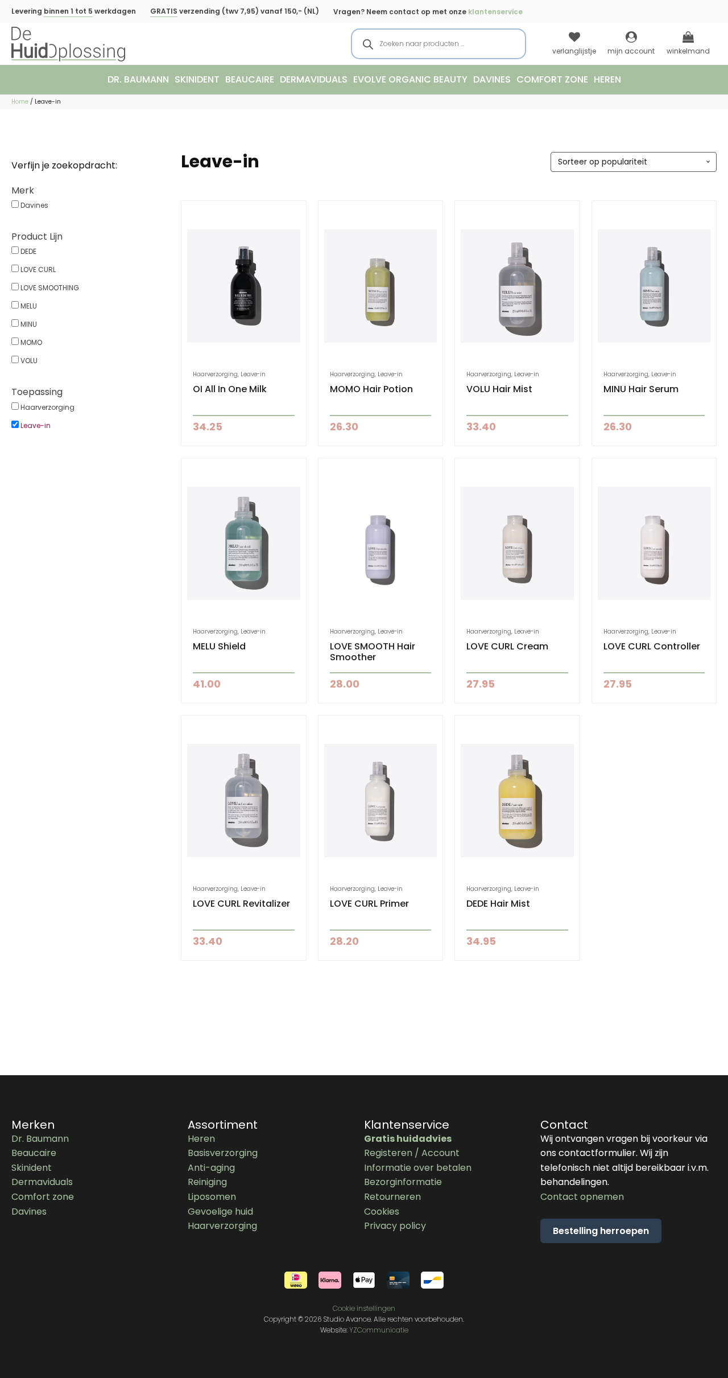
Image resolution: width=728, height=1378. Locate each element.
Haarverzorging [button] (47, 407)
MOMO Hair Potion (371, 389)
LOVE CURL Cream (507, 646)
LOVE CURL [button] (37, 269)
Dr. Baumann (138, 79)
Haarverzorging (222, 1225)
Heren (607, 79)
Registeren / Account (412, 1152)
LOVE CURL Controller (651, 646)
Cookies (381, 1211)
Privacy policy (395, 1225)
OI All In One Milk (230, 389)
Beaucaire (249, 79)
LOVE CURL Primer (369, 903)
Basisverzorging (223, 1152)
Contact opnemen (582, 1196)
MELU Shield (219, 646)
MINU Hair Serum (641, 389)
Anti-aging (211, 1167)
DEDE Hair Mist (498, 903)
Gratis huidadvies (408, 1138)
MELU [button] (28, 306)
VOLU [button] (28, 360)
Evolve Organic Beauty (410, 79)
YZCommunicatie (378, 1330)
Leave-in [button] (35, 425)
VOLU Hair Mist (499, 389)
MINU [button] (28, 324)
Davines (492, 79)
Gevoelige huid (220, 1211)
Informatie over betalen (417, 1167)
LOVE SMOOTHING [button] (49, 288)
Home (19, 101)
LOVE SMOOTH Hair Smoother (372, 652)
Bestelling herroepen (601, 1230)
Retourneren (392, 1196)
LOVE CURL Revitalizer (241, 903)
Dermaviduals (314, 79)
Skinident (197, 79)
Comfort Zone (552, 79)
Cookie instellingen (364, 1308)
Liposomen (212, 1196)
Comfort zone (42, 1196)
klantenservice (495, 12)
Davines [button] (33, 205)
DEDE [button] (27, 251)
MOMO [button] (30, 342)
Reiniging (207, 1181)
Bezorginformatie (403, 1181)
